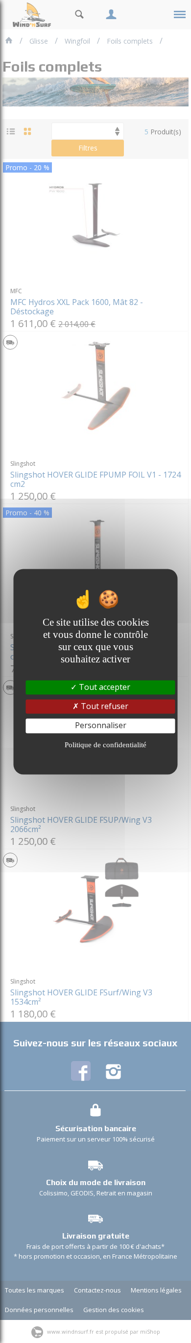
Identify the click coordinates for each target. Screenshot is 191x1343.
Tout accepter (103, 687)
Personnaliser (100, 725)
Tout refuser (103, 706)
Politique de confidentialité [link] (105, 745)
